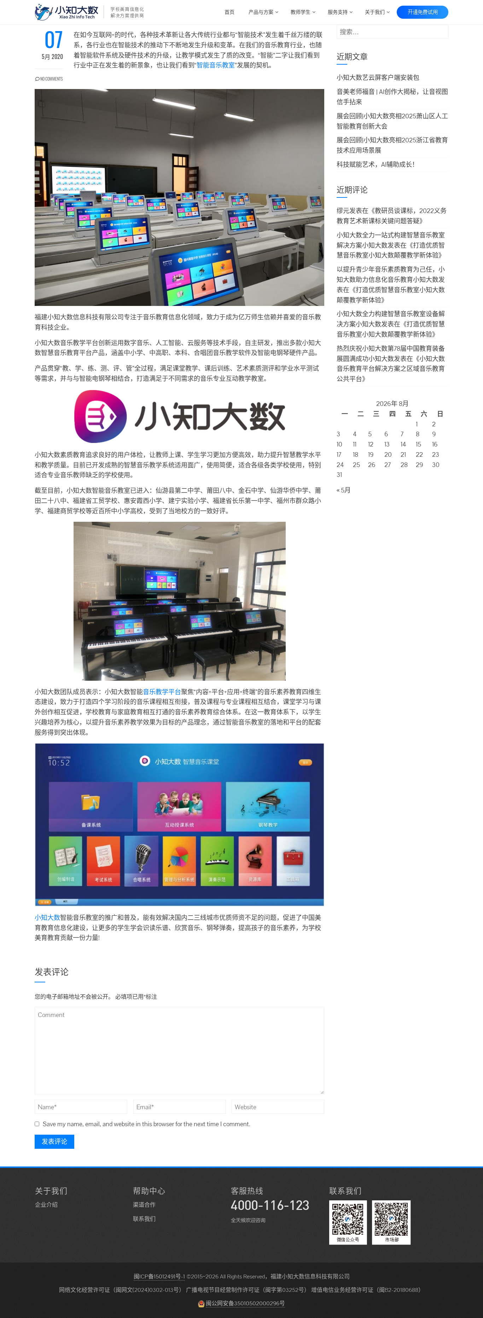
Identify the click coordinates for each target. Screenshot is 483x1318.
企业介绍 (46, 1204)
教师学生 (300, 11)
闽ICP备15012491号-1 (159, 1276)
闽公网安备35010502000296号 (245, 1303)
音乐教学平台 (162, 692)
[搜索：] (392, 29)
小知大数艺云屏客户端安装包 (378, 77)
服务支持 (338, 11)
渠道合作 (144, 1204)
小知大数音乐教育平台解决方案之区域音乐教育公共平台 (391, 369)
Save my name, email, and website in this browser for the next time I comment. (146, 1124)
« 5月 (344, 490)
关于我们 (375, 11)
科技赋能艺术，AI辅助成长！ (377, 164)
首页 (229, 11)
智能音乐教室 (216, 65)
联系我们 (144, 1219)
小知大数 (47, 918)
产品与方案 (261, 11)
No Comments (51, 79)
